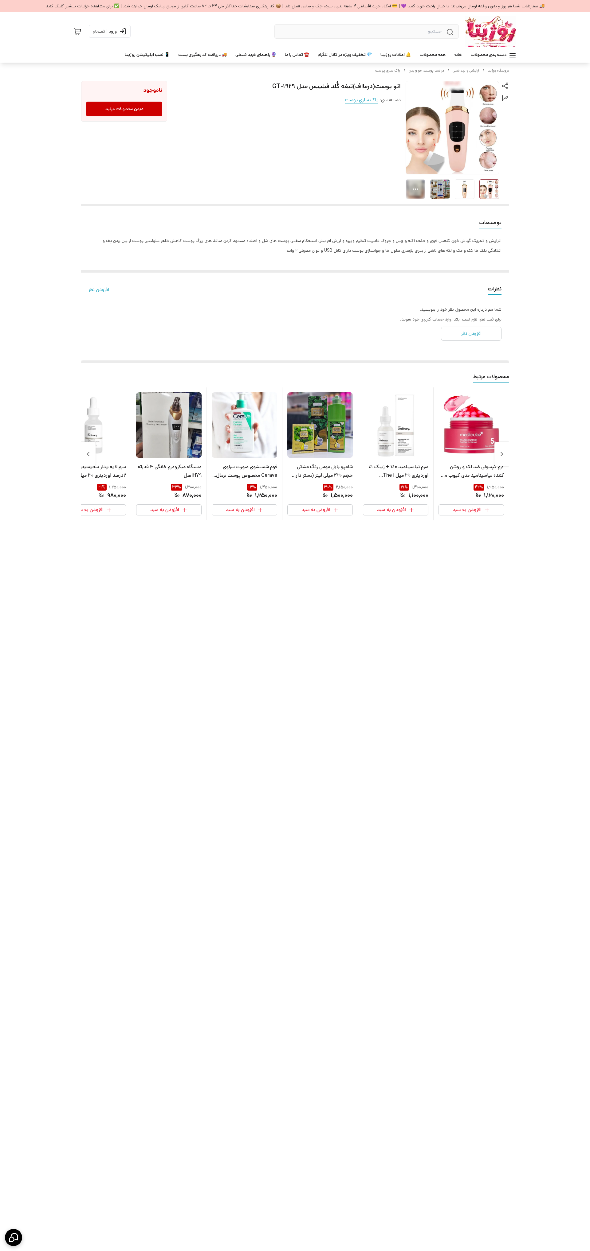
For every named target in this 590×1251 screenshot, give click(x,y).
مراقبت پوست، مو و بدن (426, 70)
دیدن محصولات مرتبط (124, 109)
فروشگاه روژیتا (498, 70)
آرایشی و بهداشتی (466, 70)
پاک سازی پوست (387, 70)
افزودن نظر (98, 289)
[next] (88, 454)
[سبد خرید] (77, 31)
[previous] (501, 454)
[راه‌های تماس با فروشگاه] (13, 1237)
